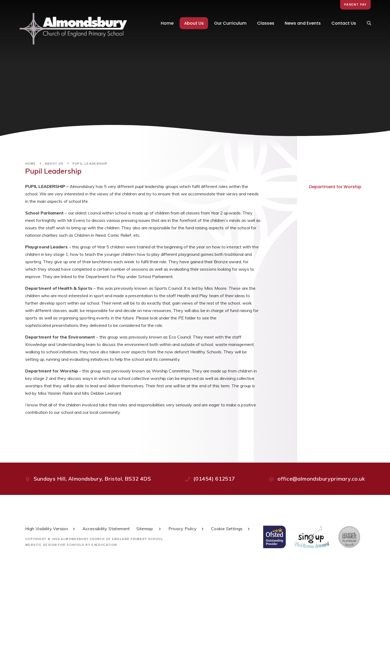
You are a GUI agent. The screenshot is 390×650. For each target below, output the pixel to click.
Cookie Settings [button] (227, 528)
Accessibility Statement (106, 528)
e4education (104, 544)
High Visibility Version (46, 528)
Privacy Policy (182, 528)
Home (30, 163)
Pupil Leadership (90, 163)
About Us (54, 163)
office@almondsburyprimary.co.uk (321, 478)
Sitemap (145, 528)
